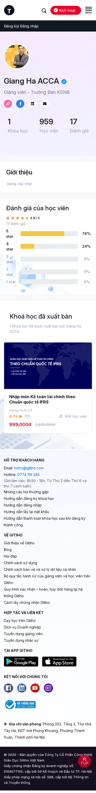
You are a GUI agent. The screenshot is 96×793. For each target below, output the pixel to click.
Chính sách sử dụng (20, 563)
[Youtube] (35, 688)
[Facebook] (8, 688)
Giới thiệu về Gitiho (19, 543)
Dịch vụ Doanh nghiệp (22, 627)
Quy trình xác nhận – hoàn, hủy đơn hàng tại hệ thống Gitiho (43, 592)
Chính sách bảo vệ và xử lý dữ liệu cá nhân (40, 569)
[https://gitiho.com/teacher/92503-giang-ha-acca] (8, 104)
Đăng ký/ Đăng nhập (21, 26)
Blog (8, 549)
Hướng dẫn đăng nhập (23, 505)
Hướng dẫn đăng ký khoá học (29, 498)
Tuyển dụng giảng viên (23, 634)
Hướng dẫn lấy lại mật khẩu (26, 512)
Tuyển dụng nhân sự (21, 640)
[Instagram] (48, 688)
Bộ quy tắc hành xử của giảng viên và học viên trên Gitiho (47, 579)
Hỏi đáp (10, 556)
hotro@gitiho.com (29, 468)
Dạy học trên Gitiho (20, 620)
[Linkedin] (21, 688)
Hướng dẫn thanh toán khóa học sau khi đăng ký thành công (45, 521)
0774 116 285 (28, 474)
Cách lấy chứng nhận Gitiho (27, 602)
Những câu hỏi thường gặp (26, 492)
